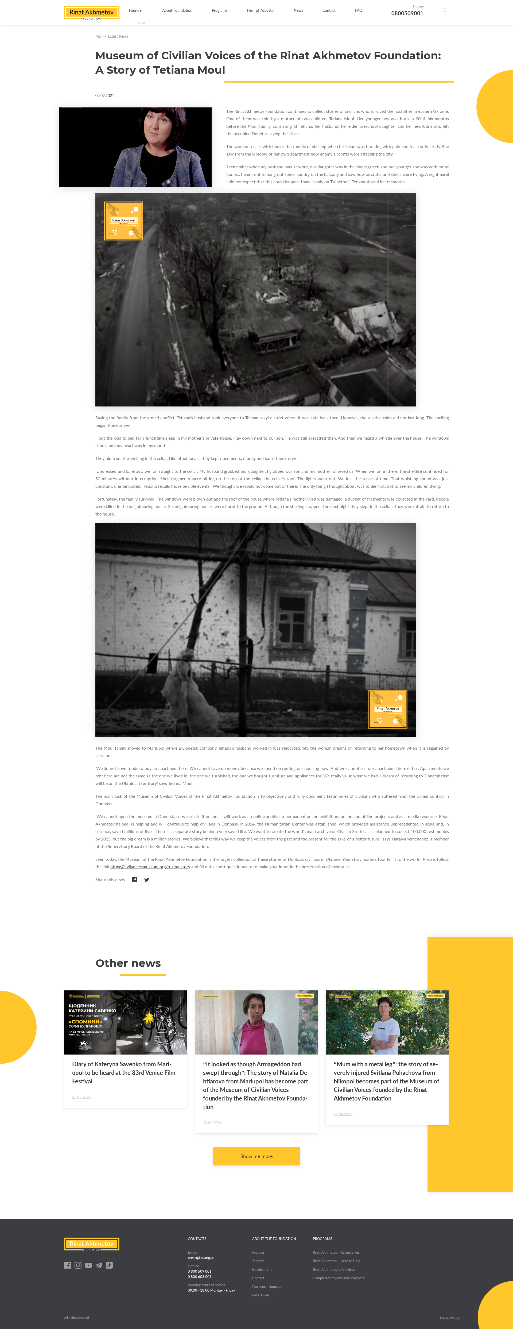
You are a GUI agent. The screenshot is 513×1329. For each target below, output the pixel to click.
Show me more (256, 1156)
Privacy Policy (450, 1318)
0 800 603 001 (200, 1276)
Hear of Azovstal (260, 10)
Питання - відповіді (267, 1286)
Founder (136, 10)
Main (99, 36)
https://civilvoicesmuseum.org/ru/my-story (150, 866)
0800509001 (407, 13)
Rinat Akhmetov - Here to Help (336, 1261)
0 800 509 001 (200, 1271)
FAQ (358, 10)
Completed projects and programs (338, 1278)
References (261, 1295)
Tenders (258, 1261)
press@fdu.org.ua (201, 1258)
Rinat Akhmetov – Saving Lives (336, 1252)
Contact (329, 10)
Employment (262, 1269)
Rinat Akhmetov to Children (334, 1269)
